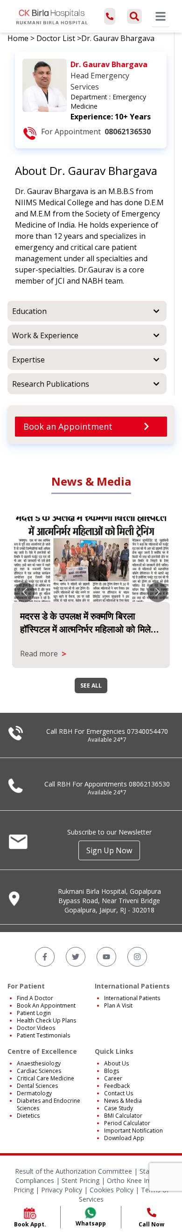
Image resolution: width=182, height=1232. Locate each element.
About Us (116, 1063)
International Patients (132, 998)
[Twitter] (75, 957)
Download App (124, 1138)
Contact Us (118, 1093)
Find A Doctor (35, 998)
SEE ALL (91, 685)
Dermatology (34, 1093)
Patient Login (34, 1013)
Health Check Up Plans (46, 1020)
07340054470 (147, 731)
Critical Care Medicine (45, 1078)
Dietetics (28, 1116)
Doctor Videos (36, 1028)
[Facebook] (45, 957)
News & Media (123, 1101)
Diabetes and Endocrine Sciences (48, 1104)
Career (113, 1078)
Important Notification (133, 1131)
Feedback (117, 1086)
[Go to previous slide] (24, 592)
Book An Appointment (46, 1005)
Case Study (118, 1108)
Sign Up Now (109, 850)
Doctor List (55, 38)
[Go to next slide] (157, 592)
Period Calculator (127, 1123)
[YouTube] (106, 957)
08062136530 (149, 784)
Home (17, 38)
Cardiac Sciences (39, 1071)
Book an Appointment (67, 426)
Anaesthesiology (39, 1063)
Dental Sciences (37, 1086)
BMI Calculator (123, 1116)
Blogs (111, 1071)
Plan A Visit (118, 1005)
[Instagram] (137, 957)
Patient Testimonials (43, 1035)
